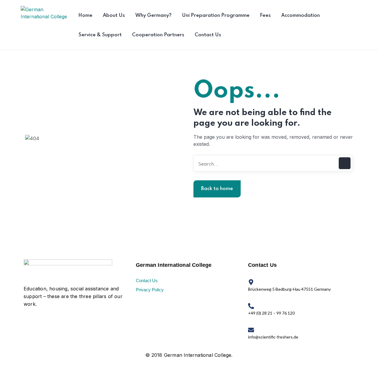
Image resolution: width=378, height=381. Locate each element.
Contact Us (147, 280)
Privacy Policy (150, 289)
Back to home (217, 188)
